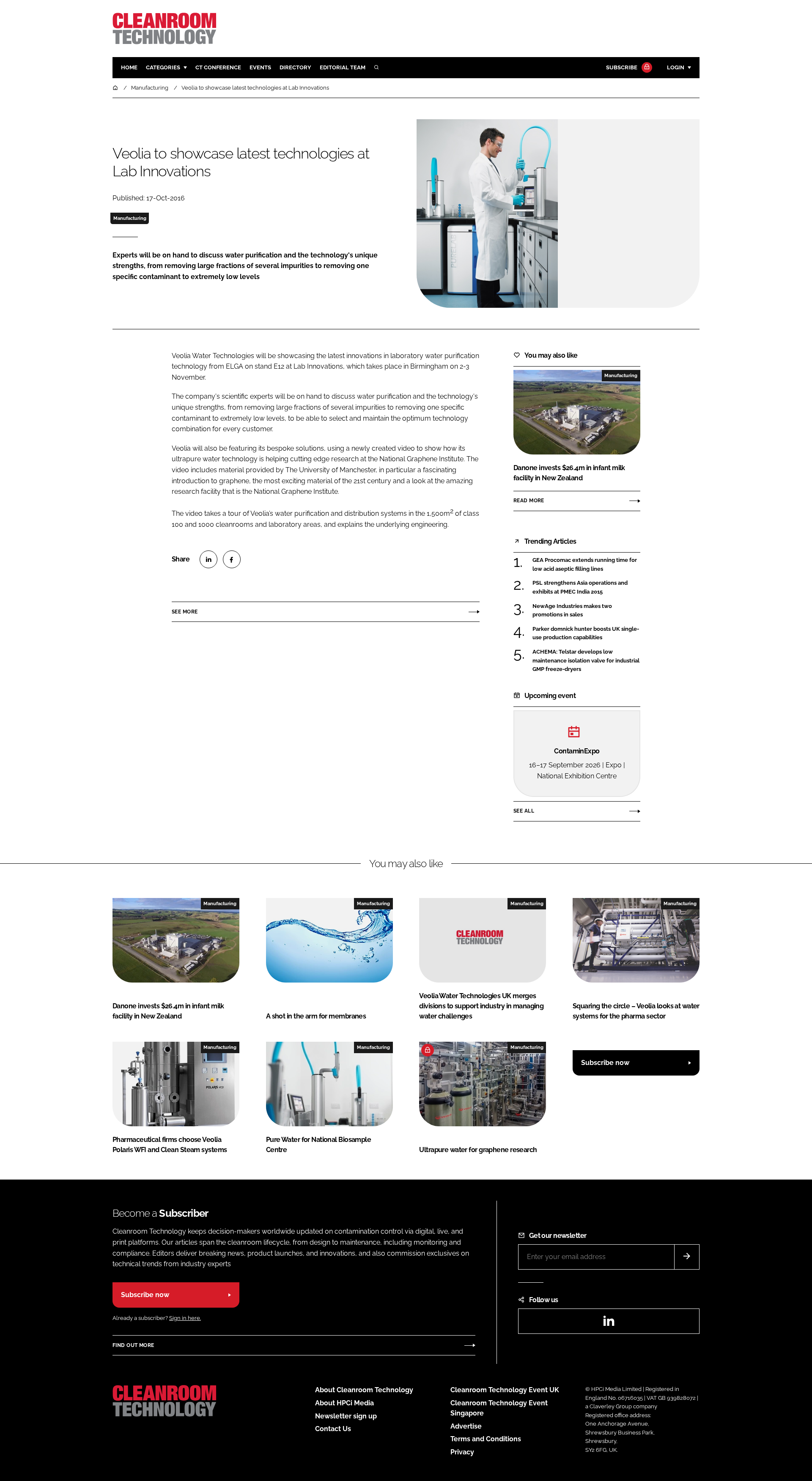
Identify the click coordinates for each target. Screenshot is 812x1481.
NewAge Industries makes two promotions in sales (586, 610)
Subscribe (621, 67)
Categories (163, 67)
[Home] (115, 88)
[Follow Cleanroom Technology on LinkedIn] (608, 1323)
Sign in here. (185, 1318)
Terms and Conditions (485, 1439)
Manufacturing (129, 218)
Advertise (466, 1426)
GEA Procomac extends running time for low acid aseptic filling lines (586, 564)
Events (260, 67)
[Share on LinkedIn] (208, 559)
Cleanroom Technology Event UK (504, 1390)
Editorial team (342, 67)
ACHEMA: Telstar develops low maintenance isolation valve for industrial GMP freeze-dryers (586, 660)
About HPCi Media (344, 1403)
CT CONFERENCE (218, 67)
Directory (295, 67)
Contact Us (333, 1429)
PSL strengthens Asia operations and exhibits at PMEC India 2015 (586, 587)
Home (129, 67)
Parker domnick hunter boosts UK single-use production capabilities (586, 633)
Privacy (462, 1452)
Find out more (133, 1345)
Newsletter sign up (346, 1416)
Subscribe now (605, 1063)
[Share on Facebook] (232, 559)
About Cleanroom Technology (364, 1390)
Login (675, 67)
